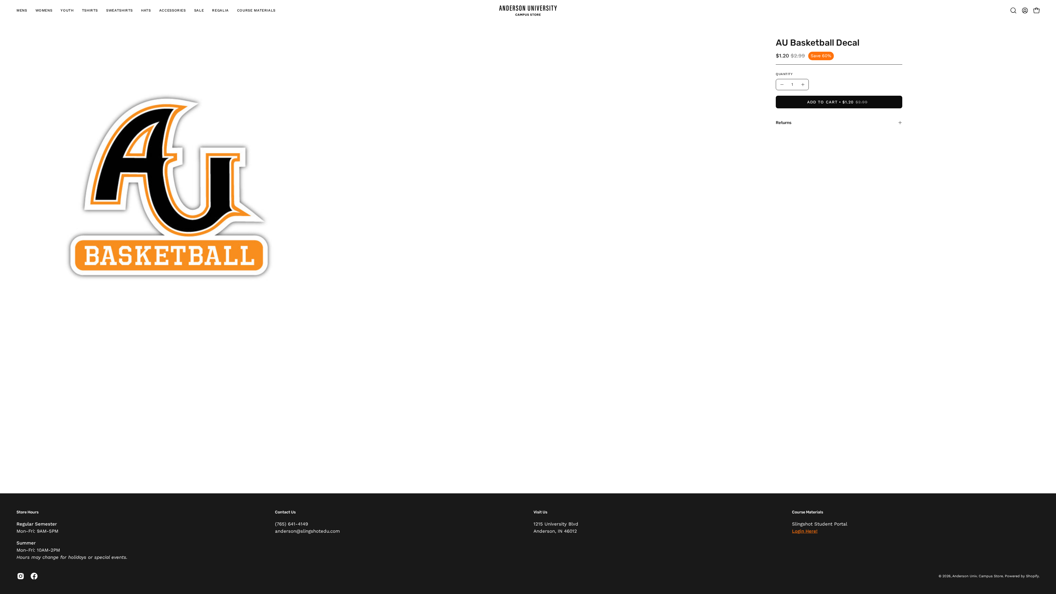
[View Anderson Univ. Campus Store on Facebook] (33, 576)
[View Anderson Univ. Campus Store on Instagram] (19, 576)
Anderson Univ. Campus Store (977, 576)
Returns (783, 122)
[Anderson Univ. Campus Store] (528, 10)
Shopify (1032, 576)
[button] (21, 10)
